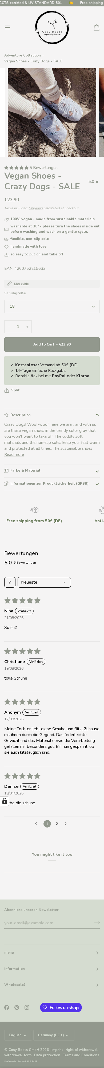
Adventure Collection (22, 55)
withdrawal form (17, 1055)
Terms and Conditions (81, 1055)
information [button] (14, 968)
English (15, 1035)
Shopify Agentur (10, 1061)
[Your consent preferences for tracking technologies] (4, 801)
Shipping (36, 208)
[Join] (95, 922)
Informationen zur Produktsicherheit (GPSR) (49, 483)
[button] (17, 167)
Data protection (47, 1055)
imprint (57, 1049)
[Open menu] (12, 27)
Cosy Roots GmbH (24, 1049)
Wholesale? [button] (15, 984)
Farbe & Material (25, 470)
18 (12, 306)
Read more (14, 454)
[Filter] (9, 582)
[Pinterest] (16, 1007)
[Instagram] (27, 1007)
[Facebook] (6, 1007)
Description (20, 415)
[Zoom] (17, 146)
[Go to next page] (67, 824)
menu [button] (9, 952)
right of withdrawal (82, 1049)
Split (15, 390)
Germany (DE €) (51, 1035)
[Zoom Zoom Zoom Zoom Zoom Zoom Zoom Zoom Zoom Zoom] (52, 112)
